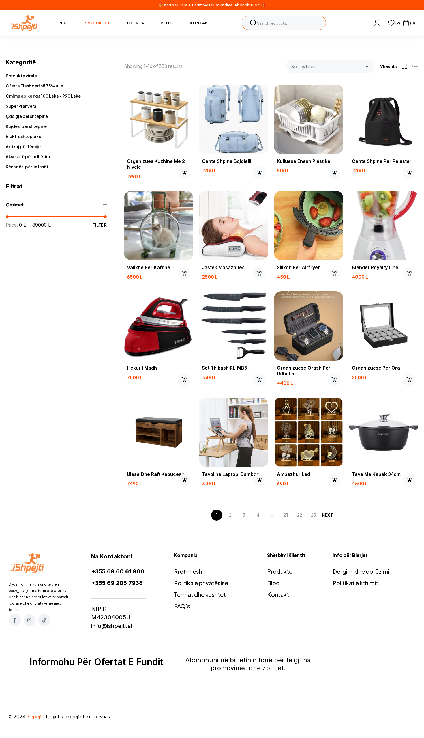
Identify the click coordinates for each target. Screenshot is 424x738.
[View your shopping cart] (406, 23)
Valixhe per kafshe (148, 267)
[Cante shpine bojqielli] (233, 119)
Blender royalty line (375, 267)
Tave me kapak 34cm (376, 474)
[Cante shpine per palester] (383, 119)
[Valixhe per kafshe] (158, 225)
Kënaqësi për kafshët (27, 166)
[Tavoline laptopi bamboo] (233, 432)
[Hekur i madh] (158, 326)
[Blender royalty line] (383, 225)
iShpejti (35, 716)
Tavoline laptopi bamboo (230, 474)
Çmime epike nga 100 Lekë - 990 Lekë (43, 95)
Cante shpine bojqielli (226, 161)
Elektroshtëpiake (23, 136)
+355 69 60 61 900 (118, 571)
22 (299, 514)
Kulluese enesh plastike (303, 161)
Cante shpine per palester (382, 161)
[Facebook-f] (15, 620)
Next (327, 514)
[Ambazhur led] (308, 432)
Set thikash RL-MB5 (224, 368)
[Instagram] (30, 620)
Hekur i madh (142, 368)
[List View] (415, 66)
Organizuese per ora (376, 368)
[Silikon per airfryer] (308, 225)
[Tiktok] (44, 620)
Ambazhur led (293, 474)
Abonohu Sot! (247, 5)
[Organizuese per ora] (383, 326)
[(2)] (391, 23)
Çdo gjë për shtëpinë (27, 116)
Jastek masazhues (223, 267)
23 (313, 514)
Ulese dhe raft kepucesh (155, 474)
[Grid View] (404, 66)
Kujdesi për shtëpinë (26, 126)
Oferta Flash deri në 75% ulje (34, 85)
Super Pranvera (21, 106)
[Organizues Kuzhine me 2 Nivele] (158, 119)
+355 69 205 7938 (117, 582)
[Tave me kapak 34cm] (383, 432)
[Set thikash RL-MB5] (233, 326)
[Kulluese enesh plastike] (308, 119)
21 (286, 514)
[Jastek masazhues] (233, 225)
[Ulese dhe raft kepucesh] (158, 432)
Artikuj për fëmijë (23, 146)
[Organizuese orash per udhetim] (308, 326)
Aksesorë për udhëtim (28, 156)
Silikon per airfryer (298, 267)
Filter (99, 225)
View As (388, 66)
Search (253, 22)
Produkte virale (21, 75)
